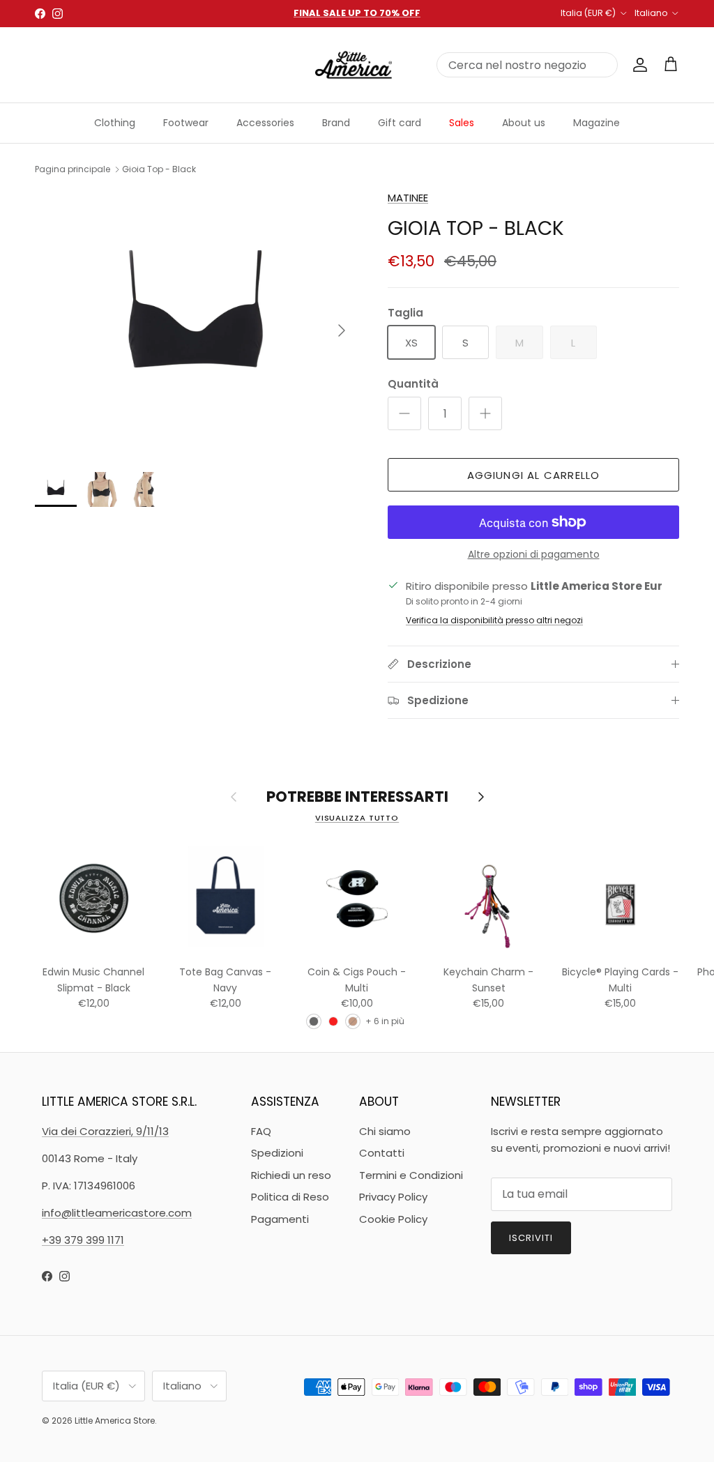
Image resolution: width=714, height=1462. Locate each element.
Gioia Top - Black (159, 169)
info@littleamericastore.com (117, 1212)
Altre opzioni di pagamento (534, 555)
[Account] (637, 64)
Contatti (381, 1152)
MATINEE (408, 197)
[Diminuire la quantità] (404, 413)
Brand (336, 123)
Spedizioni (277, 1152)
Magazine (596, 123)
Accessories (265, 123)
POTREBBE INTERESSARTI (357, 797)
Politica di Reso (290, 1196)
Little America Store (115, 1420)
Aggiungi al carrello (533, 475)
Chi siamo (385, 1131)
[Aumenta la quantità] (485, 413)
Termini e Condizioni (411, 1175)
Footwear (185, 123)
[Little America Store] (353, 65)
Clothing (114, 123)
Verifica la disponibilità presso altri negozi (494, 620)
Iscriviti (531, 1237)
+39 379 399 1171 (83, 1240)
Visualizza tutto (357, 817)
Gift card (399, 123)
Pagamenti (280, 1219)
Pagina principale (72, 169)
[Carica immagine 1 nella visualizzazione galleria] (196, 324)
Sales (461, 123)
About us (523, 123)
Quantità (413, 383)
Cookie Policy (393, 1219)
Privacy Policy (393, 1196)
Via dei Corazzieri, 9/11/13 (105, 1131)
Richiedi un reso (291, 1175)
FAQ (261, 1131)
